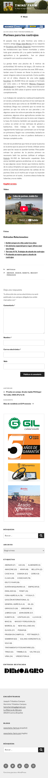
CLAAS (9, 578)
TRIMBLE (21, 652)
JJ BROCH (10, 613)
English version (9, 184)
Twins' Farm (26, 5)
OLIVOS (10, 630)
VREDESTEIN (22, 656)
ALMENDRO (34, 565)
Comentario (9, 305)
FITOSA (30, 595)
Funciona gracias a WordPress (14, 772)
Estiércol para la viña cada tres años (21, 243)
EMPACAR (33, 587)
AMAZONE (11, 569)
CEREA (35, 574)
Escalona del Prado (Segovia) (18, 47)
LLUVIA (37, 617)
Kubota (6, 158)
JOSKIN (18, 273)
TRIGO (9, 652)
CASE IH (9, 574)
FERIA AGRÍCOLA (14, 595)
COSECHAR (23, 578)
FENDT (23, 591)
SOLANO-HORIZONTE (30, 639)
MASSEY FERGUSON (25, 622)
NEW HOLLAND (26, 626)
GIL (30, 604)
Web (5, 361)
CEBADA (22, 574)
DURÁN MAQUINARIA (15, 587)
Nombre (7, 337)
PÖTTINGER (33, 634)
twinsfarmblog (25, 32)
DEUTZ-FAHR (12, 582)
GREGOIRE (26, 608)
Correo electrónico (12, 349)
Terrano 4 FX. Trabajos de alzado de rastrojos (25, 252)
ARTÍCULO (11, 269)
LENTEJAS (23, 617)
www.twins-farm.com (12, 733)
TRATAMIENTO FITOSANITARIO (19, 648)
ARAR (24, 569)
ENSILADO (10, 591)
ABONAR (10, 273)
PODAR (22, 630)
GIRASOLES (11, 608)
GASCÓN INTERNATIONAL (17, 600)
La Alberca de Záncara (12, 710)
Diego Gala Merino (24, 44)
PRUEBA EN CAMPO (14, 634)
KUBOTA (26, 273)
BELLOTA (36, 569)
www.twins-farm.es (11, 728)
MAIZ (8, 622)
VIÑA (9, 656)
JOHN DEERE (26, 613)
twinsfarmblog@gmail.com (14, 707)
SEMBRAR (11, 639)
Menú (25, 17)
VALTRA (35, 652)
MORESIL (10, 626)
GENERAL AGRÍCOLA (15, 604)
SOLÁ (8, 643)
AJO (21, 565)
